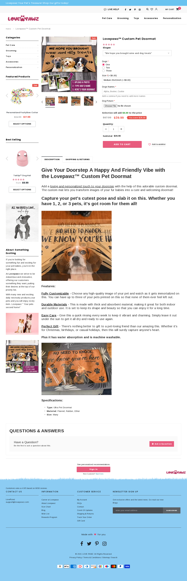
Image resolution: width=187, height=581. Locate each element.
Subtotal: (108, 136)
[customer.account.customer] (156, 9)
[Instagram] (140, 9)
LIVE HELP (113, 9)
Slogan (107, 47)
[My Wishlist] (152, 9)
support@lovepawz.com (17, 502)
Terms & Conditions (92, 558)
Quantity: (108, 124)
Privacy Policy (76, 558)
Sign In (93, 469)
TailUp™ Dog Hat (22, 175)
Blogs (115, 503)
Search (114, 558)
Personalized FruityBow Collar (22, 112)
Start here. (100, 474)
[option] (22, 105)
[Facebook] (125, 9)
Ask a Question (163, 444)
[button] (19, 179)
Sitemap (106, 558)
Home (8, 29)
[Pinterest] (135, 9)
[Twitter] (130, 9)
